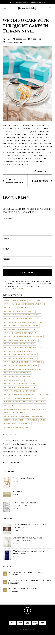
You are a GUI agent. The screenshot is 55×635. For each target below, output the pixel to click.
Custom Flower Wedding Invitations (20, 333)
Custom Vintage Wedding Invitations (20, 366)
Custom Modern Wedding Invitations (20, 340)
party (20, 406)
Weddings (36, 39)
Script (7, 420)
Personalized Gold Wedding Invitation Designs (25, 409)
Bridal (7, 300)
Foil (42, 398)
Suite (42, 420)
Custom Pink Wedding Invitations (19, 351)
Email (6, 249)
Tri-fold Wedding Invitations (17, 448)
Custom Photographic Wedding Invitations (23, 348)
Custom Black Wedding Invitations (19, 308)
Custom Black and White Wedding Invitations (24, 304)
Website (6, 259)
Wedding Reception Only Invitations (21, 456)
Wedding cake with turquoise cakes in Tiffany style (26, 25)
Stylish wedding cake (14, 181)
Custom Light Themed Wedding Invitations (23, 337)
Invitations (9, 406)
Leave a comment (14, 42)
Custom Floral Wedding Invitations (20, 329)
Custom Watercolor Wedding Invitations (22, 369)
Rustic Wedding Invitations (16, 416)
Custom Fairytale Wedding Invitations (21, 326)
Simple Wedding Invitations (25, 420)
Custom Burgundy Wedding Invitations (21, 319)
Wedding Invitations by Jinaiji (17, 424)
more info (20, 289)
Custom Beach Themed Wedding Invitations (24, 444)
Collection (34, 300)
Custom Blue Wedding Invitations (19, 311)
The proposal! (40, 180)
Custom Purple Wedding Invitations (20, 355)
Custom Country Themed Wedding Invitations (24, 322)
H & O (8, 39)
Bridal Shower (19, 300)
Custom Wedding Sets (13, 380)
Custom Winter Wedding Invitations (20, 387)
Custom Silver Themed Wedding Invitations (23, 362)
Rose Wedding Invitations (15, 413)
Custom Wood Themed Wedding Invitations (23, 395)
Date (48, 395)
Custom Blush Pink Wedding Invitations (21, 315)
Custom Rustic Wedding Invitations (20, 358)
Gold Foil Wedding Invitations (18, 402)
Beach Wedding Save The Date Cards (21, 452)
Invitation (39, 402)
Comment (7, 219)
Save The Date (38, 416)
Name (6, 239)
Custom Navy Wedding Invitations (19, 344)
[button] (5, 8)
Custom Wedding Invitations (17, 373)
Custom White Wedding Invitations (19, 384)
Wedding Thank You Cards (16, 427)
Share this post (44, 171)
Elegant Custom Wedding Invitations (20, 398)
